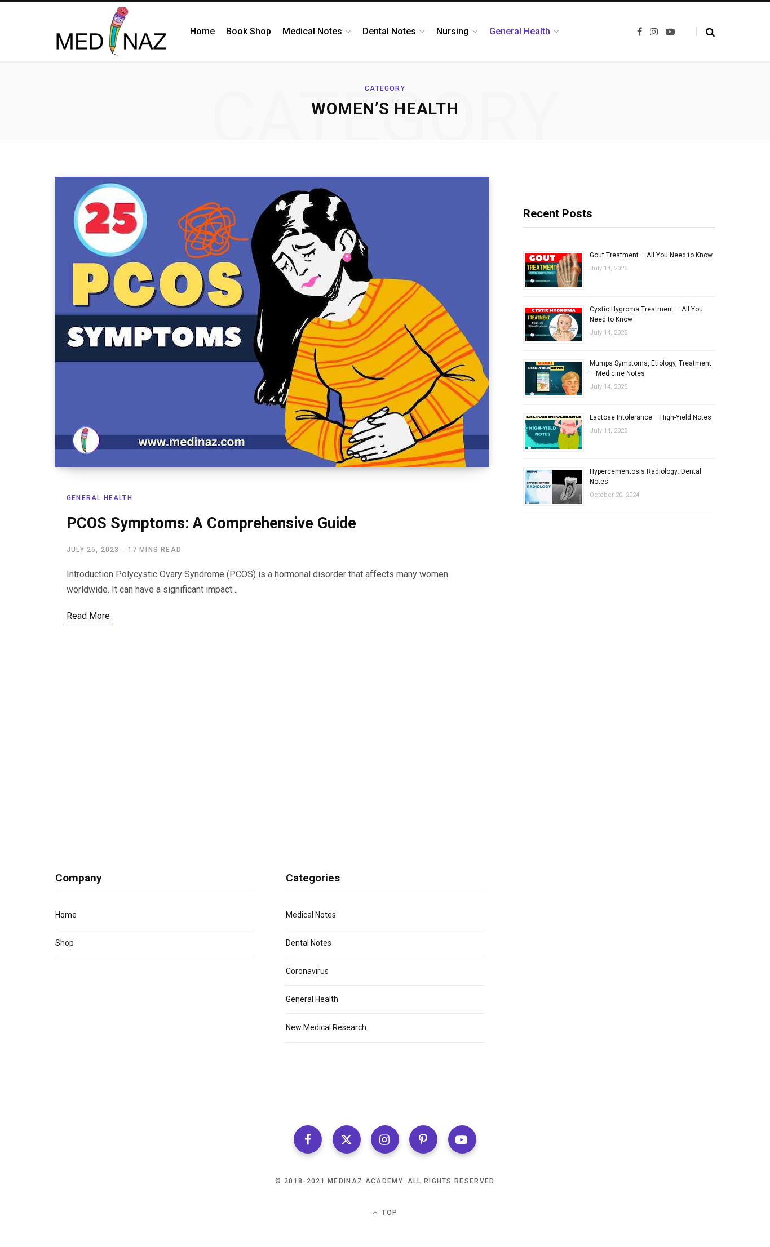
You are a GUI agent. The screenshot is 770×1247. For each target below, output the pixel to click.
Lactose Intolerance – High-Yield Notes (650, 417)
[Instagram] (385, 1139)
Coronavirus (307, 971)
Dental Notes (308, 942)
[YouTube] (462, 1139)
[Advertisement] (619, 650)
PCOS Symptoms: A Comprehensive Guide (211, 523)
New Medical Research (326, 1027)
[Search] (705, 32)
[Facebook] (308, 1139)
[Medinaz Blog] (111, 31)
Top (388, 1213)
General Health (99, 498)
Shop (64, 942)
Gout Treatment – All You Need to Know (651, 255)
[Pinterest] (423, 1139)
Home (66, 914)
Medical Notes (311, 914)
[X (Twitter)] (347, 1139)
